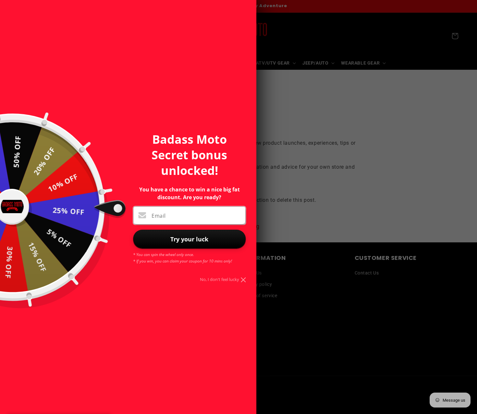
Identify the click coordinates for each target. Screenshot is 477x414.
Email (158, 215)
